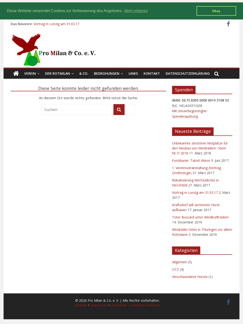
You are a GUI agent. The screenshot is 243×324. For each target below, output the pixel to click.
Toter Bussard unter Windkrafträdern (200, 217)
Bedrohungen (106, 73)
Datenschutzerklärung (188, 73)
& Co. (83, 73)
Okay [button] (216, 11)
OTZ (175, 269)
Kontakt (152, 73)
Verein (30, 73)
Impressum (98, 305)
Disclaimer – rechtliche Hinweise (135, 305)
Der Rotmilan (57, 73)
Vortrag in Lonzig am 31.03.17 (56, 24)
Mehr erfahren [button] (136, 11)
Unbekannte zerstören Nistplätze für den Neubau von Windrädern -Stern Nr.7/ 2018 (200, 148)
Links (133, 73)
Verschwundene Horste (190, 276)
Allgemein (179, 262)
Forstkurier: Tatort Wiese (191, 160)
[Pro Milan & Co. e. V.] (16, 74)
